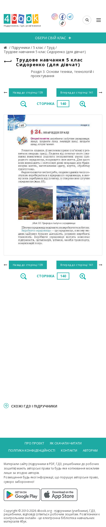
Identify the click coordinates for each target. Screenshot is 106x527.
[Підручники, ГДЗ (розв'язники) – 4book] (6, 47)
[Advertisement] (53, 340)
